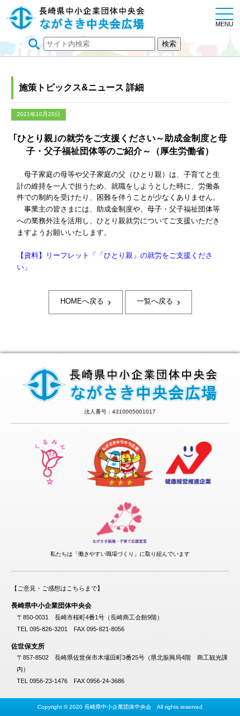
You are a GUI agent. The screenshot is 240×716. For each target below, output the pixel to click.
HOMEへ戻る (85, 301)
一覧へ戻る (158, 301)
